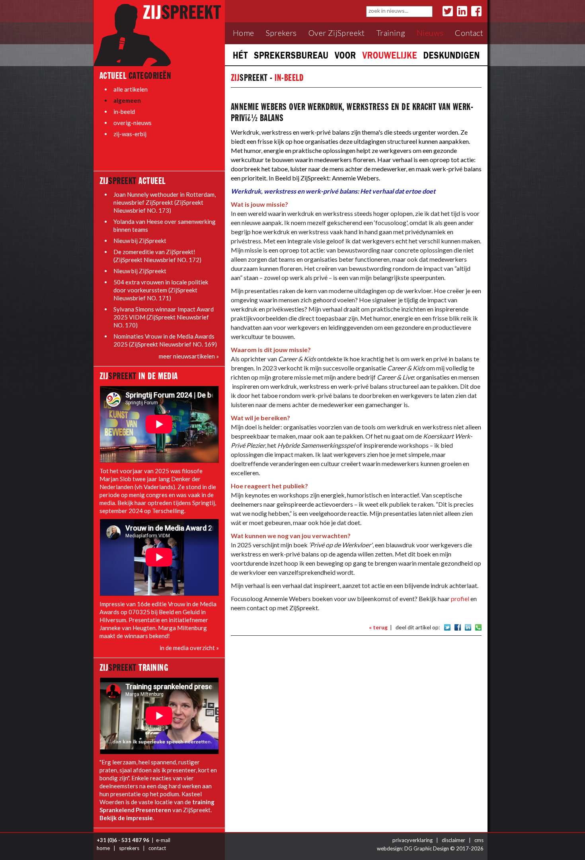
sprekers (129, 848)
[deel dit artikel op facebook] (457, 626)
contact (157, 848)
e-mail (163, 840)
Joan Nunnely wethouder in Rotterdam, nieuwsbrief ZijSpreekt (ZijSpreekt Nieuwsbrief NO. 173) (164, 202)
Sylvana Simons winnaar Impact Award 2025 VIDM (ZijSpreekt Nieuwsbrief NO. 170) (163, 317)
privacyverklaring (412, 840)
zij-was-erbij (129, 133)
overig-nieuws (132, 122)
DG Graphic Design (426, 848)
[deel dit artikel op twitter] (447, 626)
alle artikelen (130, 89)
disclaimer (453, 840)
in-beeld (124, 111)
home (103, 848)
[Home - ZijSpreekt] (159, 32)
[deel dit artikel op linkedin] (468, 626)
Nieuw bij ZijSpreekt (139, 240)
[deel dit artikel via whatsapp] (478, 626)
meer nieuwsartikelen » (189, 356)
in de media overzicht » (189, 647)
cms (479, 840)
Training (390, 32)
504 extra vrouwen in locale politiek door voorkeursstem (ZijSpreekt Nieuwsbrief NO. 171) (160, 290)
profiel (460, 598)
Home (243, 32)
